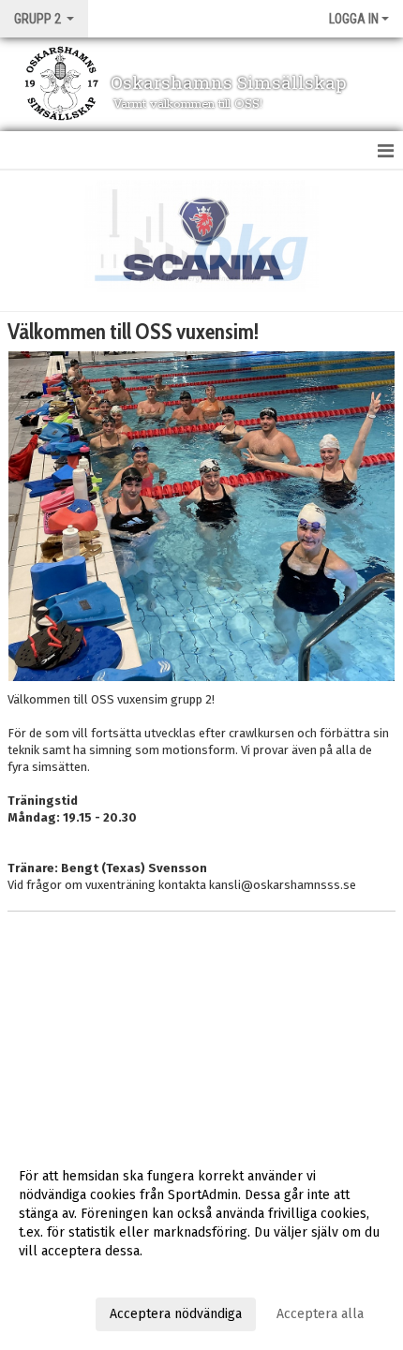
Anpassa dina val (68, 1275)
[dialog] (201, 1244)
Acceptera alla (320, 1314)
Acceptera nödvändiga (176, 1314)
